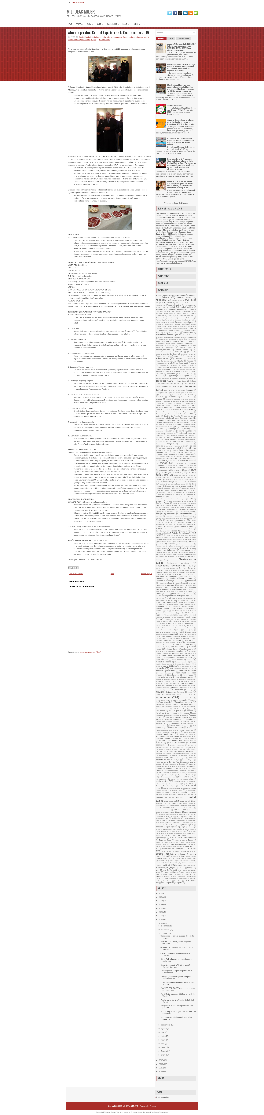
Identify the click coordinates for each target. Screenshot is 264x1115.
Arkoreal (179, 358)
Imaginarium (192, 596)
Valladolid (181, 858)
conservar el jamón (186, 444)
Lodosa (191, 628)
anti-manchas (184, 345)
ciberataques (189, 424)
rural (159, 790)
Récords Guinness (172, 770)
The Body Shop (184, 835)
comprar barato (169, 439)
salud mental (185, 801)
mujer (173, 683)
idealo (181, 594)
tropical (177, 851)
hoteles (189, 591)
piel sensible (188, 723)
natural (168, 690)
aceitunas (172, 318)
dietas (158, 488)
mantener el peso (180, 636)
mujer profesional (186, 683)
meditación (171, 651)
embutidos (183, 503)
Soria (157, 820)
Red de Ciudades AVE (188, 770)
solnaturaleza (189, 818)
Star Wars (171, 820)
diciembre (165, 926)
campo (170, 403)
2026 (161, 893)
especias (168, 520)
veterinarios (192, 863)
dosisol (161, 492)
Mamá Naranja (191, 634)
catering (169, 418)
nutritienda (159, 704)
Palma (171, 711)
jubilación (193, 613)
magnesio (172, 634)
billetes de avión (169, 390)
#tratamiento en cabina (165, 309)
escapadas (188, 518)
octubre (164, 933)
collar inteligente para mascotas (177, 435)
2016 (161, 1064)
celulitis (193, 418)
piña (157, 732)
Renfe (194, 777)
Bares (167, 376)
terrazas (190, 833)
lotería (158, 630)
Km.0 (194, 615)
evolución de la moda (184, 526)
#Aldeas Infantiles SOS (165, 295)
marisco (168, 640)
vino (157, 870)
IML (165, 598)
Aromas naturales (161, 363)
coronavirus (160, 454)
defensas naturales (181, 482)
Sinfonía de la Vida (186, 814)
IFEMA (158, 596)
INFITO (191, 600)
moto (185, 681)
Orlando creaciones (187, 706)
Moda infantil (181, 673)
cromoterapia (179, 463)
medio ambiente (187, 649)
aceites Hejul (172, 315)
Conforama (159, 444)
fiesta (160, 539)
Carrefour (159, 412)
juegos (160, 615)
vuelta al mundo (170, 878)
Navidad (160, 692)
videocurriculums (188, 865)
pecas (184, 715)
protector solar (162, 758)
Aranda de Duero (170, 354)
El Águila (187, 501)
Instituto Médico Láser (175, 604)
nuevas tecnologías (180, 700)
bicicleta (176, 387)
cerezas (191, 420)
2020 (161, 916)
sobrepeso (159, 818)
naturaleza (179, 690)
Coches (179, 429)
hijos (170, 583)
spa (163, 820)
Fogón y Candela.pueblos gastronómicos (181, 546)
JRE (186, 613)
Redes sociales (163, 772)
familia (166, 533)
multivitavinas (160, 685)
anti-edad (170, 345)
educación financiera (178, 497)
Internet (159, 606)
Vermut (184, 863)
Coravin (182, 450)
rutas (180, 790)
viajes (93, 40)
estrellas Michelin (185, 522)
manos (168, 636)
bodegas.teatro (161, 392)
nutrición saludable (184, 702)
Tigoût (177, 840)
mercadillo (190, 660)
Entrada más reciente (76, 574)
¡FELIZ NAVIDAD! (174, 105)
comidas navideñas (173, 437)
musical (184, 687)
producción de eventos (163, 749)
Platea (182, 734)
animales (189, 343)
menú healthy (167, 655)
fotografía (182, 548)
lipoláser (158, 628)
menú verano (177, 660)
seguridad (174, 805)
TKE (183, 840)
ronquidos (182, 786)
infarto (183, 600)
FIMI (194, 539)
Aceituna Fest (160, 318)
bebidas (189, 376)
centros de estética (166, 420)
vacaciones (162, 858)
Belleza (79, 24)
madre (174, 632)
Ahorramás (192, 326)
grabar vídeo (184, 570)
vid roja (178, 865)
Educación (160, 497)
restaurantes (162, 781)
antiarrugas (169, 347)
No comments (104, 40)
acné (172, 322)
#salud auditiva (187, 307)
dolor (166, 490)
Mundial (169, 685)
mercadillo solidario (163, 662)
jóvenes (173, 613)
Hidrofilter (163, 583)
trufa (184, 851)
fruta (169, 552)
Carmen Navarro (186, 409)
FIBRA (194, 537)
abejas (160, 311)
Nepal (181, 692)
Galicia (190, 556)
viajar (159, 865)
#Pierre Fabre (161, 307)
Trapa (158, 849)
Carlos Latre (174, 409)
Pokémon (178, 736)
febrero (164, 1051)
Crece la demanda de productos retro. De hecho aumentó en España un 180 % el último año (180, 122)
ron (174, 786)
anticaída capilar (186, 347)
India (175, 600)
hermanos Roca (180, 581)
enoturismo (171, 514)
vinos (158, 872)
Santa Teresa (188, 803)
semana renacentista (163, 810)
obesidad (168, 704)
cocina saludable (185, 431)
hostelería (170, 585)
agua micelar (173, 326)
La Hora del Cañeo (185, 617)
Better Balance (162, 387)
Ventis (167, 863)
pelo (160, 717)
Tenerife (169, 833)
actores (180, 322)
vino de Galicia (168, 870)
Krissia (160, 617)
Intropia (167, 606)
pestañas (189, 719)
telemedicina (171, 831)
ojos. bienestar (166, 706)
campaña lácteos (187, 401)
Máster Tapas (169, 642)
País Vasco (160, 711)
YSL (162, 883)
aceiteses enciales (186, 315)
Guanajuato (160, 574)
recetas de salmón (164, 768)
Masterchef (180, 642)
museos (159, 687)
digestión (167, 488)
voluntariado (192, 876)
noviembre (165, 930)
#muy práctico (191, 303)
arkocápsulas (173, 356)
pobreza (170, 736)
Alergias (167, 333)
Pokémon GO (189, 736)
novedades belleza (187, 698)
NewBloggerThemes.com (159, 1112)
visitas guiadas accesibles (172, 874)
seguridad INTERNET (163, 808)
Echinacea (168, 494)
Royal (194, 788)
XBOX (187, 881)
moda (90, 24)
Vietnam (182, 868)
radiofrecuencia (161, 766)
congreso (170, 444)
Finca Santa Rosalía (164, 541)
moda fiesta (170, 671)
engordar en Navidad (165, 511)
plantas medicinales (164, 734)
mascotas (159, 642)
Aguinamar (183, 326)
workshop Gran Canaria (164, 881)
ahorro (160, 328)
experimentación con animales (183, 529)
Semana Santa (180, 810)
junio (163, 1036)
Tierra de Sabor (165, 840)
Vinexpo (190, 868)
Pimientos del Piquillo (175, 728)
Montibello (190, 679)
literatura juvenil (169, 628)
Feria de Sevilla (172, 535)
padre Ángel (183, 709)
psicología (176, 760)
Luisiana (186, 630)
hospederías (160, 585)
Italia (158, 608)
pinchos (173, 730)
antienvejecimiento (163, 350)
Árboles (158, 356)
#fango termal (177, 300)
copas (174, 450)
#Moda (169, 303)
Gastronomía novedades (178, 563)
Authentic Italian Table (174, 367)
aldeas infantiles (174, 330)
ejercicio (159, 501)
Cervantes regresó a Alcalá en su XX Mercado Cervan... (175, 966)
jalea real (176, 608)
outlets (174, 709)
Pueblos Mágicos (188, 760)
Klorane (186, 615)
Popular (161, 38)
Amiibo (166, 341)
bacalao (185, 371)
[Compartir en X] (74, 567)
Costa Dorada (172, 461)
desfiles (162, 484)
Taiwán (184, 825)
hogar (126, 24)
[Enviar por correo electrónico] (69, 567)
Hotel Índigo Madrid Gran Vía (182, 589)
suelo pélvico (160, 822)
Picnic (177, 721)
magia (164, 634)
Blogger (184, 203)
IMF (160, 598)
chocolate (178, 424)
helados (169, 581)
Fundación (176, 552)
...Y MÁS (136, 24)
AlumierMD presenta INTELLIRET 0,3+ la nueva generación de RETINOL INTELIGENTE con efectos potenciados (181, 47)
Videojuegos (162, 867)
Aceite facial (181, 313)
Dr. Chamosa (178, 492)
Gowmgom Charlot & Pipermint (166, 570)
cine (171, 426)
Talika (192, 825)
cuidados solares (174, 470)
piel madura (175, 723)
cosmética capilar (170, 458)
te (181, 827)
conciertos (176, 442)
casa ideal (173, 414)
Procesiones (189, 747)
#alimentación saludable (186, 295)
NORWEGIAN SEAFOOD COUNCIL (179, 694)
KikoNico (178, 615)
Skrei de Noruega (179, 816)
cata (185, 416)
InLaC (183, 602)
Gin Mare (182, 568)
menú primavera (170, 657)
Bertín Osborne (189, 383)
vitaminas (159, 876)
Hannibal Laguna (186, 576)
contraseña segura (165, 448)
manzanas (192, 636)
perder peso (180, 717)
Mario (187, 638)
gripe (181, 572)
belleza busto (181, 381)
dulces (158, 494)
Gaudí (191, 566)
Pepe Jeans (169, 717)
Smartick (190, 816)
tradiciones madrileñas (175, 846)
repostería (162, 779)
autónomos (187, 367)
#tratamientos (182, 309)
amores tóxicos (179, 341)
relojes (158, 777)
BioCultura (180, 390)
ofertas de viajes (187, 704)
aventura (169, 369)
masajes (177, 640)
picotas (158, 723)
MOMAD (158, 679)
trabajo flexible (160, 846)
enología (159, 514)
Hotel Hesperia (170, 587)
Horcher (191, 583)
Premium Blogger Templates (140, 1112)
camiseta (176, 401)
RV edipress (190, 790)
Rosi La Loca (167, 788)
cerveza (159, 422)
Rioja (183, 784)
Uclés (181, 856)
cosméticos (160, 461)
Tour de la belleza (178, 844)
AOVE (177, 352)
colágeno (191, 433)
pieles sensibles (161, 726)
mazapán (168, 645)
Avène (160, 369)
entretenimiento (185, 514)
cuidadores (162, 470)
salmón (184, 792)
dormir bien (191, 490)
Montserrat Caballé (162, 681)
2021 (161, 912)
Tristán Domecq (166, 851)
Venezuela (159, 863)
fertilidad (166, 537)
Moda (161, 668)
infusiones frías (172, 602)
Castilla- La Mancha (172, 416)
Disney (176, 488)
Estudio (179, 524)
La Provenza (168, 619)
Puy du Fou (174, 762)
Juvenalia (170, 615)
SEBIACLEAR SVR (162, 805)
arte (171, 363)
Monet (174, 679)
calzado (159, 399)
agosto (164, 1029)
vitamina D (189, 874)
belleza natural (173, 383)
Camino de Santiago (163, 401)
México (174, 666)
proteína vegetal (179, 758)
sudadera (191, 820)
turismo (71, 40)
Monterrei (182, 679)
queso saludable (170, 764)
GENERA (159, 568)
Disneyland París (187, 488)
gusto (169, 574)
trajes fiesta (189, 846)
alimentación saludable (165, 335)
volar (167, 876)
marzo (164, 1047)
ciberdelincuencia (161, 426)
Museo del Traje (188, 685)
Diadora (183, 486)
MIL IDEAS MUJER (81, 11)
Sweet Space (175, 825)
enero (163, 1055)
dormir (181, 490)
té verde (191, 827)
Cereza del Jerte (181, 420)
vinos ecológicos (171, 872)
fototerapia (192, 548)
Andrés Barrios (170, 343)
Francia (172, 550)
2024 (161, 901)
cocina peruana (169, 431)
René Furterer (183, 777)
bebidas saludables (178, 378)
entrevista (159, 516)
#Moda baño (180, 303)
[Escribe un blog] (72, 567)
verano (174, 863)
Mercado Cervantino (181, 662)
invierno (184, 606)
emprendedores (187, 505)
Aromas (190, 361)
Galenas (181, 556)
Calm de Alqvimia (187, 397)
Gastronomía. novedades (169, 566)
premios (175, 741)
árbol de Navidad (187, 354)
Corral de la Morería (175, 454)
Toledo (190, 840)
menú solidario (162, 660)
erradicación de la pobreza (172, 518)
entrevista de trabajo (173, 516)
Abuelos (167, 311)
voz (160, 878)
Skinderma (159, 816)
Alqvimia (192, 337)
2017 (161, 1060)
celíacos (184, 418)
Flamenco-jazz (160, 546)
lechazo (171, 623)
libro (173, 625)
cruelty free (171, 465)
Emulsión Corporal (162, 507)
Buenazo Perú (191, 392)
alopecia (169, 337)
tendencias (182, 831)
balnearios (171, 374)
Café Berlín (160, 397)
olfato (176, 706)
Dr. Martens (189, 492)
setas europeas (190, 812)
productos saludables (163, 753)
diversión (159, 490)
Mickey (194, 666)
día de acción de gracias (176, 484)
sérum (172, 812)
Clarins (171, 429)
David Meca (186, 480)
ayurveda (159, 371)
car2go (191, 407)
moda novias (188, 675)
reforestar (173, 772)
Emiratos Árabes (171, 505)
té (184, 827)
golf (192, 568)
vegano (177, 860)
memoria (167, 653)
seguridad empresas (187, 805)
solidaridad (176, 818)
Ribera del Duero (174, 784)
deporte (193, 482)
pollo (186, 738)
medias (178, 645)
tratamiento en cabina (171, 849)
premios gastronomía (141, 37)
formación (173, 548)
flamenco (171, 544)
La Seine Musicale (180, 619)
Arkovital (180, 361)
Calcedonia (172, 397)
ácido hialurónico (183, 320)
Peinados (192, 715)
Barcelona (159, 376)
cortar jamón (191, 454)
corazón (191, 450)
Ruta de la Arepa (170, 790)
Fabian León (192, 531)
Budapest (181, 392)
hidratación (191, 581)
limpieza (190, 625)
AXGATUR (190, 369)
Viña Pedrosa (185, 872)
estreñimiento (160, 524)
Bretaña (172, 392)
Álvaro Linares (173, 339)
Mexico (165, 666)
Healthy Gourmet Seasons (181, 579)
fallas (159, 533)
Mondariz (167, 679)
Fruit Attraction (160, 552)
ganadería (170, 560)
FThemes (106, 1112)
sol (167, 818)
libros (181, 625)
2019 (161, 920)
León (158, 625)
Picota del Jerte (188, 721)
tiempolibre (192, 838)
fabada (182, 531)
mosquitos (176, 681)
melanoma (182, 651)
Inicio (112, 574)
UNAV (194, 856)
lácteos (172, 621)
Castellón (183, 414)
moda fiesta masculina (187, 671)
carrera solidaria (170, 412)
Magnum (181, 634)
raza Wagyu (172, 766)
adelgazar (189, 322)
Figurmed (188, 539)
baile (192, 371)
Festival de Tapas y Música (180, 537)
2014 (161, 1072)
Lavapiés (162, 623)
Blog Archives (183, 38)
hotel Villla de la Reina (175, 591)
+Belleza (193, 309)
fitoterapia (192, 541)
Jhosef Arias (175, 610)
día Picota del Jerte (171, 486)
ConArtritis (190, 439)
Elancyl (175, 503)
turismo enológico (177, 854)
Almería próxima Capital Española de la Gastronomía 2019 (108, 33)
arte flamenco (181, 363)
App (184, 352)
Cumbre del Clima (180, 475)
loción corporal (181, 628)
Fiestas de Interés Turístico (173, 539)
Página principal (78, 2)
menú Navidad (182, 655)
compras (181, 439)
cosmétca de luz (181, 456)
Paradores (160, 713)
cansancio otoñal (163, 405)
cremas (163, 463)
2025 (161, 897)
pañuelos (179, 711)
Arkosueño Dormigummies (164, 361)
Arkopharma (162, 358)
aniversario (159, 345)
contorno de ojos (189, 446)
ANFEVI (180, 343)
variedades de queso (165, 860)
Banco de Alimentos (186, 374)
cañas (184, 405)
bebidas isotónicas (162, 378)
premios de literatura (176, 743)
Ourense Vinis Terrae (163, 709)
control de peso (182, 448)
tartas (175, 827)
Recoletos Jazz (181, 768)
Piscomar (165, 732)
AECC (178, 324)
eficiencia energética (179, 499)
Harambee (160, 579)
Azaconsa (168, 371)
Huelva (158, 594)
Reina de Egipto (169, 775)
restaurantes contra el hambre (184, 781)
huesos (167, 594)
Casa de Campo (161, 414)
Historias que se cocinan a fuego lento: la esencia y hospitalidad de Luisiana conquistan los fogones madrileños (181, 67)
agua (165, 326)
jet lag (166, 610)
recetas (190, 766)
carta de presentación (186, 412)
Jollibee (184, 610)
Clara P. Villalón (161, 429)
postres (193, 738)
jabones (166, 608)
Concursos (189, 442)
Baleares (159, 374)
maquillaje (163, 638)
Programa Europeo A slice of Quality (184, 753)
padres (191, 709)
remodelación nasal (169, 777)
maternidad (190, 642)
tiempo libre (176, 837)
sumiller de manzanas (182, 822)
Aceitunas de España (186, 318)
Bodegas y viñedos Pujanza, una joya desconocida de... (175, 978)
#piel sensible (189, 305)
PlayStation (160, 736)
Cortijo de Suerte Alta (166, 456)
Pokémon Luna (162, 738)
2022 (161, 908)
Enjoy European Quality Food (184, 511)
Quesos (182, 764)
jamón (185, 608)
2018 (161, 923)
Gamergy (159, 560)
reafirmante (181, 766)
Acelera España (161, 320)
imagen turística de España (174, 596)
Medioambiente (161, 651)
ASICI (184, 365)
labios (165, 621)
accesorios (177, 311)
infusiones (160, 602)
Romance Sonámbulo (163, 786)
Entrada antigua (146, 574)
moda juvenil (174, 675)
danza (178, 480)
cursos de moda (179, 477)
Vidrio (175, 868)
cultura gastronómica (114, 37)
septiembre (165, 1025)
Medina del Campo (171, 649)
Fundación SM (178, 554)
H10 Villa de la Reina (183, 574)
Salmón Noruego (176, 797)
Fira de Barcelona (180, 541)
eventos (159, 526)
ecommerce (189, 494)
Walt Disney (183, 878)
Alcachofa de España (181, 328)
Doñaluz (173, 490)
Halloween (160, 576)
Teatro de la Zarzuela (163, 829)
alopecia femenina (180, 337)
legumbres (189, 623)
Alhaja (177, 333)
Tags (171, 38)
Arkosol (190, 358)
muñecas (178, 685)
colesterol (159, 435)
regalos (182, 772)
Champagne (169, 422)
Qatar (191, 762)
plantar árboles (189, 732)
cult (185, 470)
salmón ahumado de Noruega (175, 794)
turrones (173, 856)
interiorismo (189, 604)
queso (158, 764)
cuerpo (180, 465)
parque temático (173, 713)
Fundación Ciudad (188, 552)
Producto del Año (179, 749)
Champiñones (181, 422)
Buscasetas (183, 395)
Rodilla (190, 784)
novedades (163, 697)
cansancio (189, 403)
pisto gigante (176, 732)
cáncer (178, 403)
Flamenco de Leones (186, 544)
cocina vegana (161, 433)
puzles (184, 762)
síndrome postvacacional (167, 814)
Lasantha (127, 1112)
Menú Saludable (185, 658)
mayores (158, 645)
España (159, 520)
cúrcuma (158, 477)
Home (70, 24)
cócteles (182, 433)
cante (176, 405)
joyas (180, 613)
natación (159, 690)
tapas (168, 827)
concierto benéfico (162, 442)
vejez (183, 860)
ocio (176, 704)
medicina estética (178, 647)
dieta (191, 486)
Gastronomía (113, 24)
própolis (174, 755)
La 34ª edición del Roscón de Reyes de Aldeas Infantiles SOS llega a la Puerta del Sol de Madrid (180, 141)
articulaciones (164, 365)
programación (163, 755)
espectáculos (180, 520)
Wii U (192, 878)
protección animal (187, 755)
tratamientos (190, 848)
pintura (190, 730)
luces (179, 630)
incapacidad (189, 598)
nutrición (169, 702)
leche (180, 623)
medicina (189, 645)
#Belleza (164, 297)
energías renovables (177, 507)
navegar (190, 690)
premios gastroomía (177, 745)
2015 (161, 1068)
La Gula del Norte (171, 617)
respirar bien (175, 779)
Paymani (176, 715)
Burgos (174, 395)
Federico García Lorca (180, 533)
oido (157, 706)
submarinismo (181, 820)
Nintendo (188, 692)
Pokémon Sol (176, 738)
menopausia (177, 653)
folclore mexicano (161, 548)
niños (158, 694)
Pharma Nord (160, 721)
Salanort (158, 792)
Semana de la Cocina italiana (183, 808)
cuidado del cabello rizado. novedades (181, 467)
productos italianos (185, 751)
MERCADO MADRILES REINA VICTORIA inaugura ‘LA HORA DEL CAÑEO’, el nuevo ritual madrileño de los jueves (180, 185)
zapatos (179, 883)
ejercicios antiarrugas (174, 501)
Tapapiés (159, 827)
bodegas (189, 390)
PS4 (168, 760)
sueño (169, 822)
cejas (177, 418)
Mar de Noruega (176, 638)
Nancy (192, 687)
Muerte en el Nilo (162, 683)
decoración (167, 482)
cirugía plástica (181, 426)
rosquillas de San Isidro (182, 788)
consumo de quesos (173, 446)
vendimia (191, 860)
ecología (179, 494)
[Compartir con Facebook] (77, 567)
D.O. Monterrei (168, 480)
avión (183, 369)
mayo (163, 1040)
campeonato (160, 403)
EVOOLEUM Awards (163, 529)
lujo (193, 630)
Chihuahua (168, 424)
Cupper (191, 475)
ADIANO (158, 324)
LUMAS (158, 632)
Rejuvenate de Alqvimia (185, 775)
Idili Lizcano (190, 594)
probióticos (176, 747)
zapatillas (170, 883)
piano (170, 721)
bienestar (190, 386)
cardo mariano (161, 409)
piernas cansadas (176, 726)
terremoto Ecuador (163, 835)
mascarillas (189, 640)
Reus (164, 784)
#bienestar (161, 300)
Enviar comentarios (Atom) (90, 652)
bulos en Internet (164, 395)
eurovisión (190, 524)
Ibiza (174, 594)
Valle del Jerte (191, 858)
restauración (188, 779)
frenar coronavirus (186, 550)
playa (191, 734)
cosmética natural (186, 458)
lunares (166, 632)
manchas (161, 636)
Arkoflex (189, 356)
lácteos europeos (183, 621)
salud (100, 24)
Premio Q (163, 740)
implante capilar (177, 598)
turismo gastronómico (82, 40)
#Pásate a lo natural (174, 305)
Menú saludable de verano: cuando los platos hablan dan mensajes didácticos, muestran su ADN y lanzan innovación (180, 88)
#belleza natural (184, 298)
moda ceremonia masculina (179, 668)
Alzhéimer (184, 339)
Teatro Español (177, 829)
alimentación (188, 333)
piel (165, 723)
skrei (167, 816)
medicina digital (161, 647)
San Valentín (172, 803)
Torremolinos (190, 842)
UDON (188, 856)
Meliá (160, 653)
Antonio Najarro (181, 350)
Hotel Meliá (159, 591)
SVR (166, 825)
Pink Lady (182, 730)
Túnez (191, 851)
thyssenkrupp (161, 838)
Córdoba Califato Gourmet (180, 452)
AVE (194, 367)
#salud (172, 307)
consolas (159, 446)
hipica (177, 583)
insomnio (192, 602)
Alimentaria (182, 335)
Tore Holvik (179, 842)
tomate (158, 842)
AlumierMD (162, 339)
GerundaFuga (170, 568)
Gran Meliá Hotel (170, 572)
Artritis (175, 365)
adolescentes (169, 324)
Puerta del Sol (161, 762)
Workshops (178, 881)
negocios (172, 692)
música (175, 688)
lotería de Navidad (169, 630)
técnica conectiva (190, 829)
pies (188, 726)
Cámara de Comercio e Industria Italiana (179, 399)
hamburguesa (172, 576)
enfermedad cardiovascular (167, 509)
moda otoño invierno (164, 677)
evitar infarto (169, 526)
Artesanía (192, 363)
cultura (192, 470)
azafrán (176, 371)
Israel (191, 606)
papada (190, 711)
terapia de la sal (179, 833)
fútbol (188, 554)
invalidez (176, 606)
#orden (160, 305)
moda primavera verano (184, 677)
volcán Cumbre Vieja (178, 876)
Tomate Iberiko (168, 842)
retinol (158, 784)
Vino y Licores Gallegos (186, 870)
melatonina (192, 651)
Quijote (191, 764)
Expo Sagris (160, 531)
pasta (194, 713)
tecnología (161, 831)
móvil (191, 681)
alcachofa (168, 328)
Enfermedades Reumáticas (187, 509)
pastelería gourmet (164, 715)
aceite (186, 311)
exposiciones (172, 531)
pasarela (186, 713)
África (185, 324)
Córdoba (159, 452)
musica (167, 687)
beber (173, 376)
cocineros (171, 433)
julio (163, 1032)
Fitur (161, 544)
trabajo (190, 844)
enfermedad (191, 507)
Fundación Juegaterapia (164, 554)
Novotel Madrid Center (163, 700)
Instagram (162, 604)
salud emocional (170, 801)
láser (194, 621)
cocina (186, 429)
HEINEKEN (159, 581)
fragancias (162, 550)
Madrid (181, 632)
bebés (181, 376)
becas (191, 378)
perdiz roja (168, 719)
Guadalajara (190, 572)
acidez (172, 320)
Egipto (191, 499)
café (191, 395)
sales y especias (171, 792)
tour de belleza (162, 844)
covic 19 (183, 461)
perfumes (178, 719)
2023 (161, 905)
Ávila (177, 369)
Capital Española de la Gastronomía (92, 37)
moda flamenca (165, 673)
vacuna (173, 858)
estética (169, 522)
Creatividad (192, 461)
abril (163, 1044)
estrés (170, 524)
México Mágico (184, 666)
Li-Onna (166, 625)
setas (179, 812)
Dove (168, 492)
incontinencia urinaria (163, 600)
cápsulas (184, 407)
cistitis (192, 426)
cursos (166, 477)
